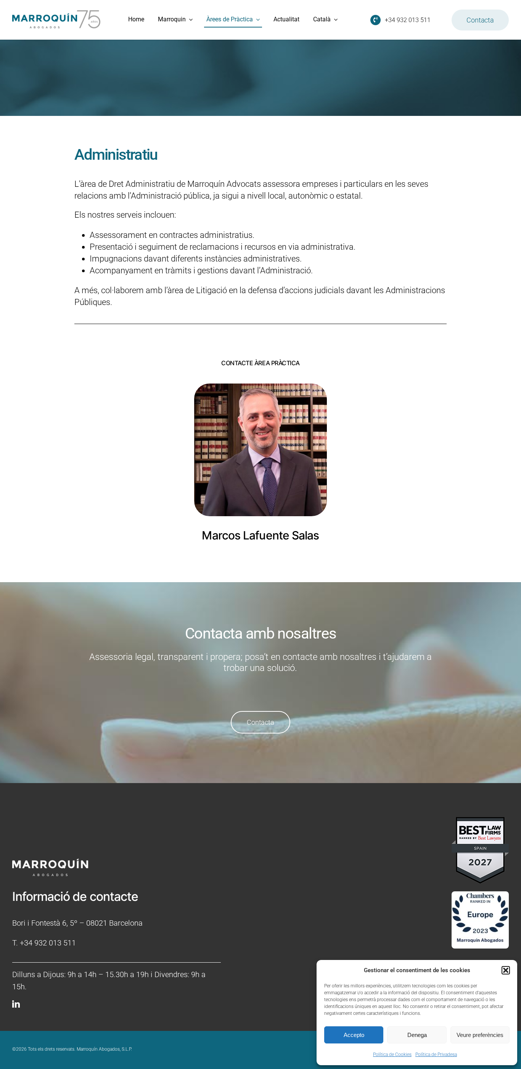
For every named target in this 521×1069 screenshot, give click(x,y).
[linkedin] (16, 1004)
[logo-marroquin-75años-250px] (56, 13)
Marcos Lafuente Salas (260, 535)
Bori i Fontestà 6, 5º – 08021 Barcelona (77, 923)
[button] (506, 970)
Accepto (354, 1035)
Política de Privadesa (436, 1054)
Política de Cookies (392, 1054)
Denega (417, 1035)
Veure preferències (480, 1035)
